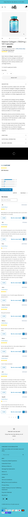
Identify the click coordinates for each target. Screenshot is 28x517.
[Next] (25, 38)
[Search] (5, 7)
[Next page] (18, 417)
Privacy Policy (5, 485)
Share (3, 217)
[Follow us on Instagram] (3, 499)
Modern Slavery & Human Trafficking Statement (11, 488)
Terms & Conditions (7, 479)
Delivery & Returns (7, 143)
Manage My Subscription (8, 469)
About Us (4, 471)
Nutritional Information (9, 139)
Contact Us (5, 474)
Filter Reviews (4, 197)
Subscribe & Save (6, 463)
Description (5, 84)
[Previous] (2, 38)
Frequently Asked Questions (9, 460)
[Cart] (25, 7)
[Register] (23, 454)
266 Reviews (11, 51)
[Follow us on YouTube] (6, 499)
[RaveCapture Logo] (5, 164)
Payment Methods (7, 492)
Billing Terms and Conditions (9, 482)
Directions (5, 135)
